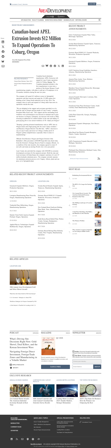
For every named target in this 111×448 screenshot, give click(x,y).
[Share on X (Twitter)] (3, 47)
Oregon (49, 82)
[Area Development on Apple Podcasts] (28, 439)
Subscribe (92, 4)
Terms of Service (70, 446)
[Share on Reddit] (3, 57)
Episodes (35, 333)
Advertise (25, 4)
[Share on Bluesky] (3, 61)
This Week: (87, 356)
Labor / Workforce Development (42, 424)
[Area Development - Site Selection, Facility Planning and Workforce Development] (55, 10)
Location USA (43, 181)
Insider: (86, 352)
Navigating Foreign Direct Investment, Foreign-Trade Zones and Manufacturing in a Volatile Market (23, 356)
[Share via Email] (3, 66)
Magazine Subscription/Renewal (19, 418)
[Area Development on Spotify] (33, 439)
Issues (68, 333)
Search (62, 16)
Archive (98, 333)
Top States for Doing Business (65, 432)
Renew (99, 4)
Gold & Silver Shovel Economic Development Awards (65, 422)
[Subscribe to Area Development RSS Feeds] (17, 439)
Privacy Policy (61, 446)
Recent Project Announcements (23, 25)
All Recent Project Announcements (79, 158)
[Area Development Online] (36, 444)
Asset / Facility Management (41, 421)
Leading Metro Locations (63, 429)
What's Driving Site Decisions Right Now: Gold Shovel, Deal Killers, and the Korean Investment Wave (24, 343)
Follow (49, 16)
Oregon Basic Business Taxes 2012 (23, 81)
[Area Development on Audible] (38, 439)
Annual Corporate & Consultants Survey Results (65, 426)
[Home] (22, 439)
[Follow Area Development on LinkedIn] (12, 439)
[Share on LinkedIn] (3, 42)
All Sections (99, 20)
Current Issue (16, 427)
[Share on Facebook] (3, 52)
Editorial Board (81, 20)
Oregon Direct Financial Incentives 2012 (23, 84)
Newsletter (15, 423)
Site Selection (37, 427)
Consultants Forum (16, 4)
